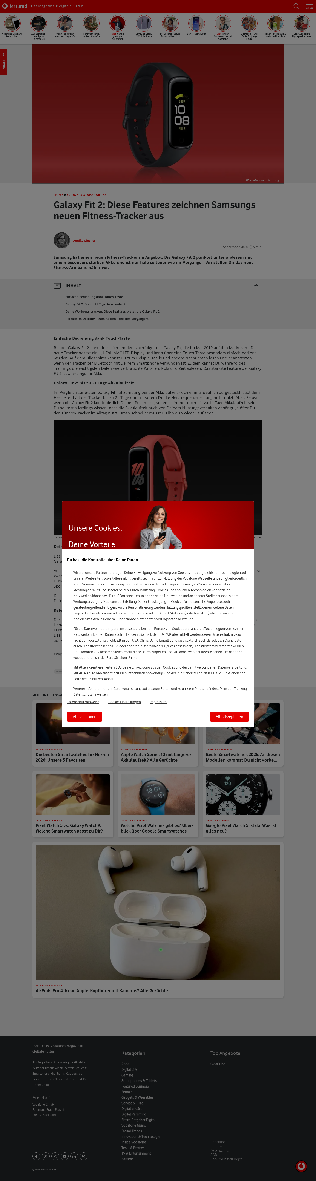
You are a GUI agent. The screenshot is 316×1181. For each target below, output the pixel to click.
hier (141, 584)
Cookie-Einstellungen (124, 702)
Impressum (158, 702)
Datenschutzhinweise (83, 702)
